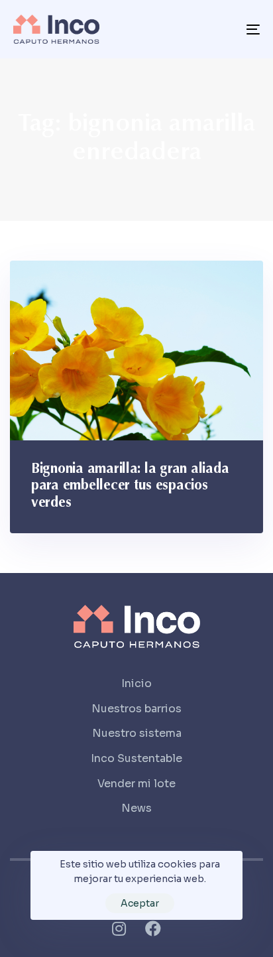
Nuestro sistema (137, 733)
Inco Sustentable (136, 758)
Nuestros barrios (136, 709)
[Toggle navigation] (219, 29)
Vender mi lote (136, 784)
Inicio (136, 683)
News (136, 808)
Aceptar (140, 903)
